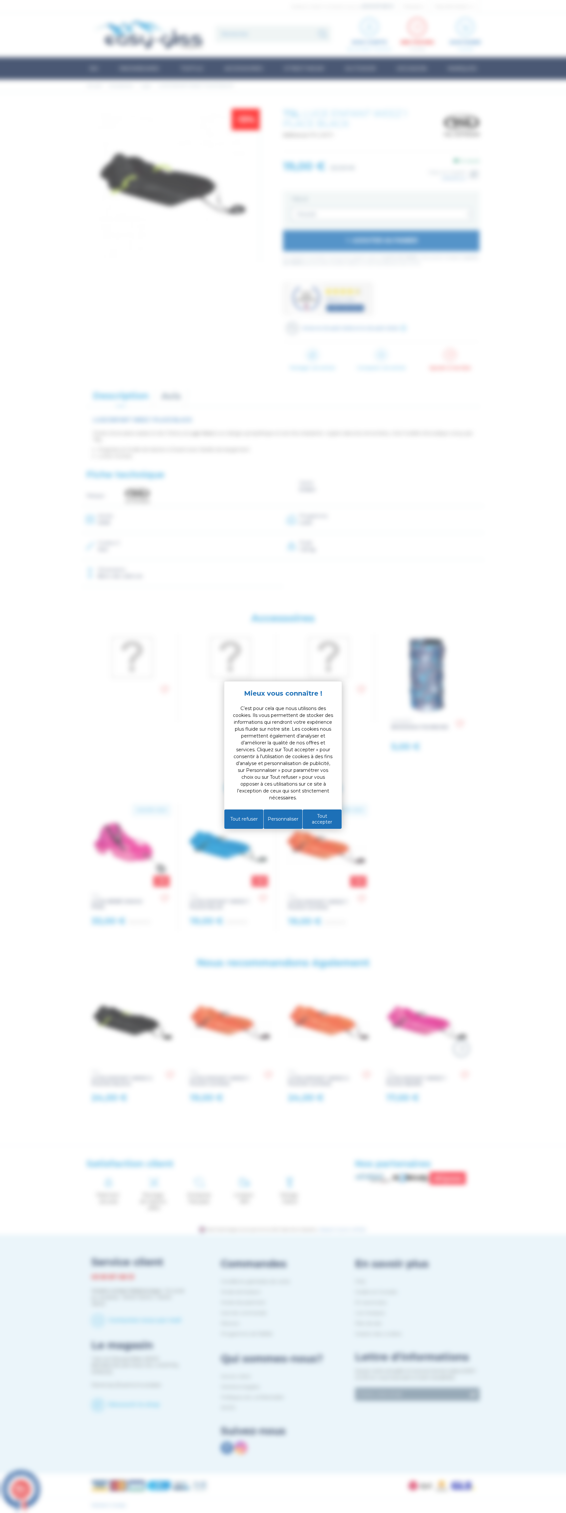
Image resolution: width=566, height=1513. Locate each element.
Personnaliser (283, 819)
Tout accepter (322, 819)
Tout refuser (244, 819)
